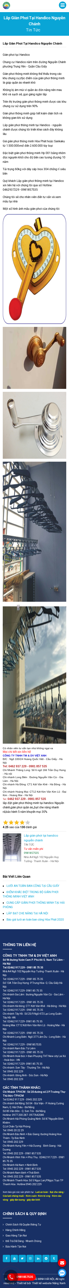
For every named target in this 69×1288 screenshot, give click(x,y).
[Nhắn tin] (62, 1263)
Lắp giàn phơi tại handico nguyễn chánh (32, 43)
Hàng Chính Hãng (15, 1230)
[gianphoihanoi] (46, 1258)
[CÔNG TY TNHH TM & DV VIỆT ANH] (6, 5)
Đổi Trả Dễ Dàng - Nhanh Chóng (23, 1241)
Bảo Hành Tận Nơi (16, 1246)
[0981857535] (62, 1273)
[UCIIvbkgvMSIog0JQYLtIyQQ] (14, 1258)
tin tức (33, 30)
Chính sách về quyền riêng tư (23, 1224)
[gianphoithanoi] (22, 1258)
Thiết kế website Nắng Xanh (49, 1283)
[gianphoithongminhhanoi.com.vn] (6, 1258)
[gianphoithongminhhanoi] (54, 1258)
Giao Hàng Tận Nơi (16, 1235)
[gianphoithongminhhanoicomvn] (38, 1258)
